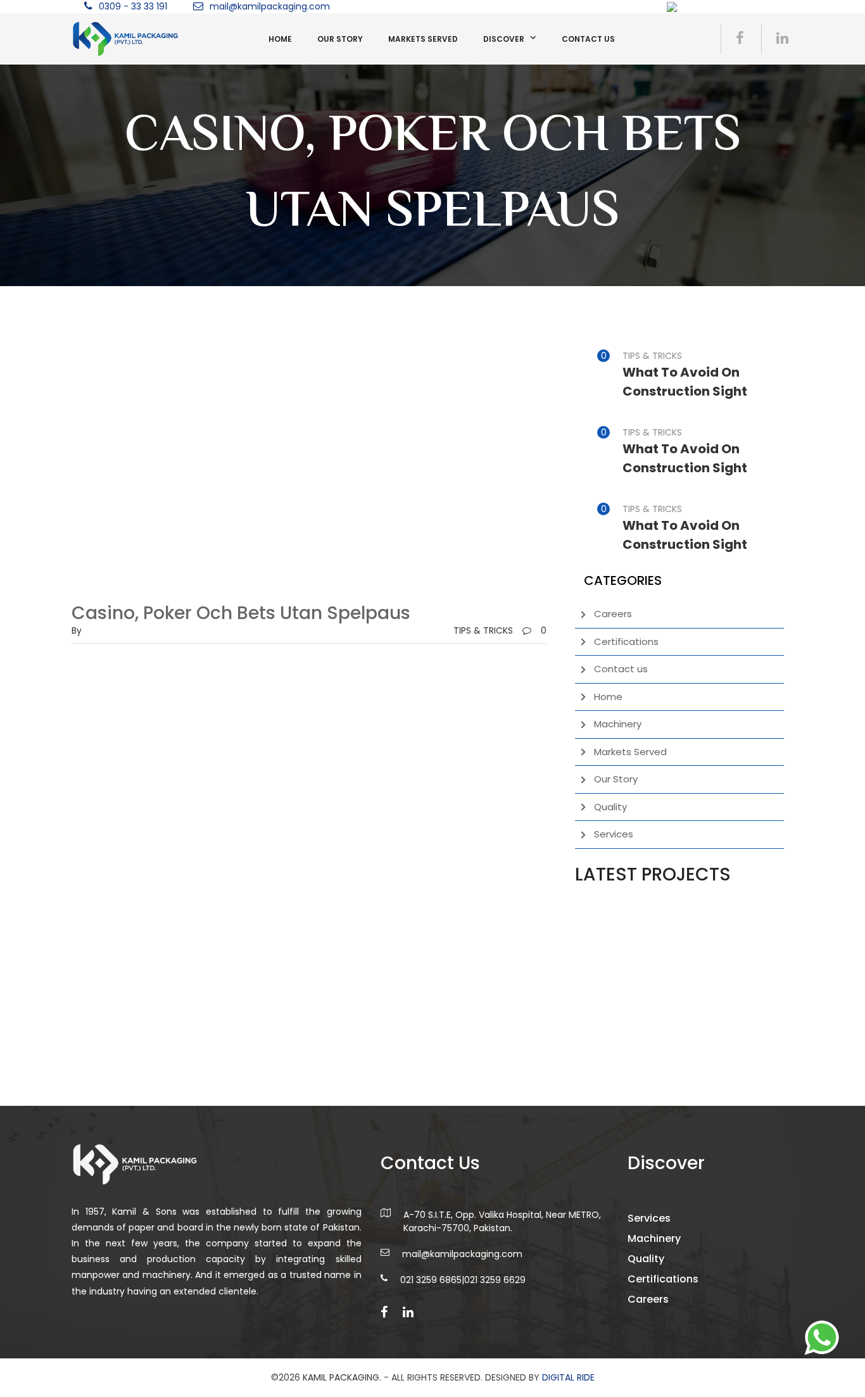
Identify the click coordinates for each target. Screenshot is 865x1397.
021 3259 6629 (495, 1280)
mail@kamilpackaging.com (270, 6)
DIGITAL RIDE (568, 1377)
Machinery (617, 723)
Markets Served (423, 39)
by (77, 630)
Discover (503, 39)
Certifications (626, 641)
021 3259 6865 (431, 1280)
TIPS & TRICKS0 (499, 630)
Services (613, 834)
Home (280, 39)
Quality (610, 806)
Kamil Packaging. (342, 1377)
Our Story (340, 39)
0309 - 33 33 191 (133, 6)
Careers (613, 613)
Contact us (588, 39)
